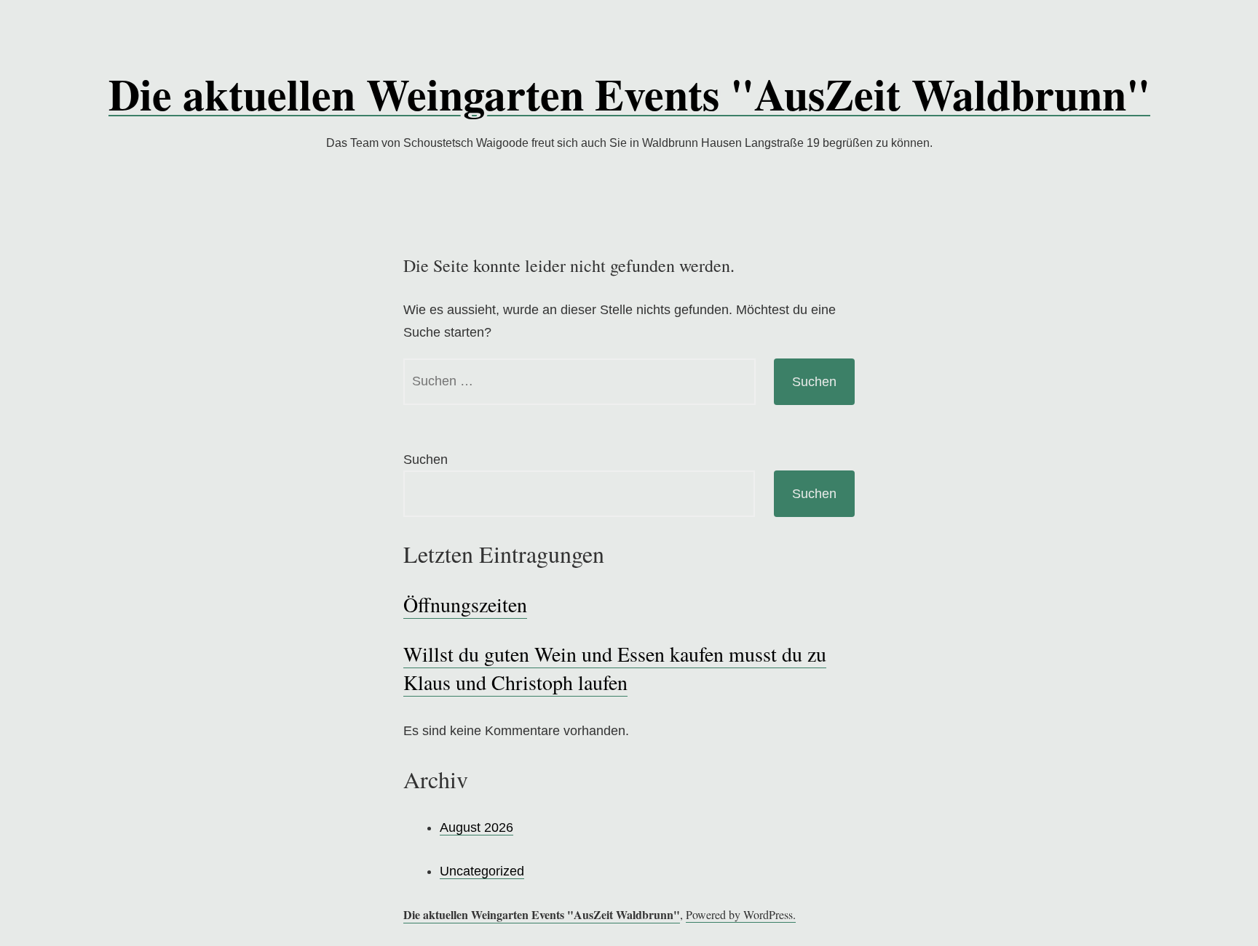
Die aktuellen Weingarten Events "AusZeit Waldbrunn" (629, 93)
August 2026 (476, 827)
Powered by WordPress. (741, 914)
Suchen (425, 459)
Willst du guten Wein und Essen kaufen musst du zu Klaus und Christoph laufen (614, 668)
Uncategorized (482, 871)
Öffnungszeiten (465, 604)
